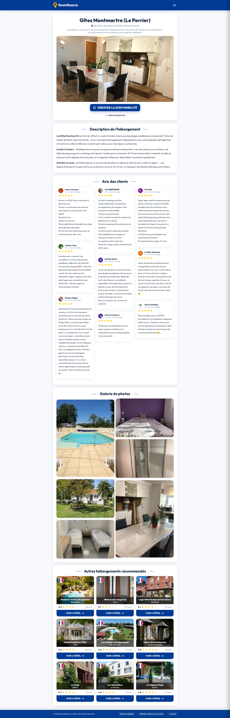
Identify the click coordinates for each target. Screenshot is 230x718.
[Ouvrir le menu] (174, 5)
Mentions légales (127, 714)
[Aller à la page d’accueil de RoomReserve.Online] (66, 5)
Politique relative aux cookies (151, 714)
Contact (172, 714)
